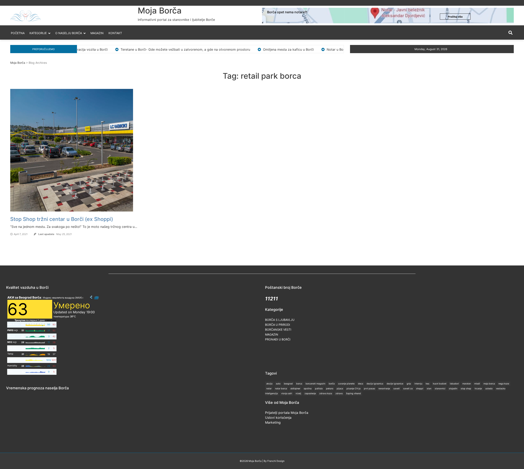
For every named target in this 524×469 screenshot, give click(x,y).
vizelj (298, 393)
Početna (18, 33)
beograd (288, 383)
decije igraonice (395, 383)
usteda (488, 388)
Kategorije (38, 33)
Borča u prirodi (277, 324)
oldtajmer (295, 388)
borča (332, 383)
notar (269, 388)
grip (409, 383)
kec (427, 383)
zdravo (339, 393)
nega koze (503, 383)
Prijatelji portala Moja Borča (286, 413)
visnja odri (286, 393)
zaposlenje (310, 393)
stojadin (453, 388)
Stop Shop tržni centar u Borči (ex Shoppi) (61, 219)
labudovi (454, 383)
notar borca (281, 388)
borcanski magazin (315, 383)
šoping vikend (353, 393)
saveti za (408, 388)
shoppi (419, 388)
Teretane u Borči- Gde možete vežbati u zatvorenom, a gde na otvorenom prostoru (157, 49)
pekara (329, 388)
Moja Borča (160, 11)
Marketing (273, 422)
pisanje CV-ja (353, 388)
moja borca (489, 383)
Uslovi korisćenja (278, 417)
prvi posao (369, 388)
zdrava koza (325, 393)
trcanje (478, 388)
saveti (396, 388)
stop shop (466, 388)
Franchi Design (276, 460)
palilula (319, 388)
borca (299, 383)
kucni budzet (439, 383)
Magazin (97, 33)
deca (360, 383)
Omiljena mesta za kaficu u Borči (260, 49)
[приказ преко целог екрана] (96, 297)
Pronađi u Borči (277, 339)
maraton (466, 383)
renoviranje (384, 388)
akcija (269, 383)
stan (429, 388)
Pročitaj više (455, 16)
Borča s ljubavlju (279, 319)
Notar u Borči (308, 49)
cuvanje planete (346, 383)
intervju (418, 383)
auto (278, 383)
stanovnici (440, 388)
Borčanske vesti (278, 329)
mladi (477, 383)
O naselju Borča (68, 33)
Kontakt (115, 33)
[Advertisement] (339, 356)
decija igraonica (375, 383)
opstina (308, 388)
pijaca (340, 388)
